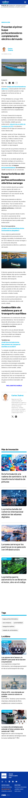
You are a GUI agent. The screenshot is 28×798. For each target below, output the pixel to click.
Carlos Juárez (10, 51)
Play (10, 779)
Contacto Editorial (6, 788)
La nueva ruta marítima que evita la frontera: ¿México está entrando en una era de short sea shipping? (13, 7)
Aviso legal (18, 792)
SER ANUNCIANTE (6, 790)
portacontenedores (8, 169)
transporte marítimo (8, 628)
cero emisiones (7, 624)
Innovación (5, 24)
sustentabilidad (18, 624)
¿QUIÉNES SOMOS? (19, 790)
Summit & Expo (13, 777)
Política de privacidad (21, 788)
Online (11, 775)
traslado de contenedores (10, 632)
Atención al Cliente (6, 792)
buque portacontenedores (10, 620)
